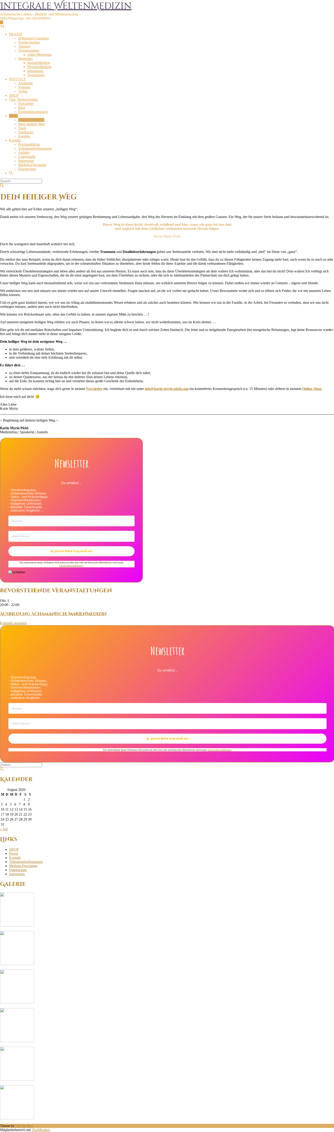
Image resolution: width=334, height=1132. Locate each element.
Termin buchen (29, 42)
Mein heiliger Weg (31, 124)
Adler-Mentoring (39, 54)
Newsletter (26, 103)
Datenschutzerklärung (71, 565)
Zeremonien (36, 75)
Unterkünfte (26, 157)
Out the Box (24, 1126)
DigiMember (41, 1130)
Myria (13, 116)
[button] (1, 22)
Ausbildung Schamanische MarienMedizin (53, 614)
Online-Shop (312, 389)
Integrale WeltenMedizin (66, 6)
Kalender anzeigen (13, 623)
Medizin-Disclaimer (32, 165)
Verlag (22, 91)
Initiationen (35, 71)
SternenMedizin (38, 63)
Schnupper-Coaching (33, 38)
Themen (24, 46)
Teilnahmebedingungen (35, 148)
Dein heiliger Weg (31, 120)
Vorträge (24, 87)
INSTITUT (17, 79)
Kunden (24, 136)
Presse (13, 853)
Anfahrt (23, 152)
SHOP (14, 95)
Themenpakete (28, 50)
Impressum (26, 161)
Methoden (25, 59)
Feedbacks (25, 132)
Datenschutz (27, 169)
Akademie (25, 83)
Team (22, 128)
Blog (21, 108)
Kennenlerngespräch (33, 112)
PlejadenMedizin (39, 67)
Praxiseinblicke (29, 144)
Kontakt (15, 140)
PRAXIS (15, 34)
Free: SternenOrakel (23, 99)
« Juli (4, 829)
